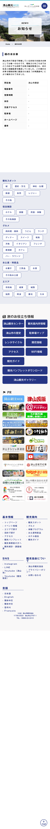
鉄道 (8, 193)
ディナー (10, 237)
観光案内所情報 (36, 323)
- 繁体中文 (7, 604)
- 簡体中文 (7, 600)
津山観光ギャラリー (25, 379)
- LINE (6, 567)
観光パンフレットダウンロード (25, 370)
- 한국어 (6, 607)
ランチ (41, 231)
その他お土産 (12, 275)
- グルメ (30, 526)
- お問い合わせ (33, 575)
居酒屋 (9, 250)
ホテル (9, 212)
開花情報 (37, 342)
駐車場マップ (36, 332)
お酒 (35, 268)
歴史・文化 (20, 186)
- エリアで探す (9, 529)
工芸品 (22, 268)
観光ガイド (13, 361)
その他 (9, 200)
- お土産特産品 (33, 532)
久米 (42, 294)
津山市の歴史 (13, 332)
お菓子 (9, 268)
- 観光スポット (33, 522)
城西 (33, 287)
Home (8, 44)
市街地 (9, 287)
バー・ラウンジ (13, 256)
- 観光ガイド (32, 539)
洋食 (8, 244)
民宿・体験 (36, 212)
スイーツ (25, 237)
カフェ (21, 250)
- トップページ (9, 522)
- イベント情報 (9, 526)
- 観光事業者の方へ (12, 543)
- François (9, 610)
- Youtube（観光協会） (12, 577)
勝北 (30, 294)
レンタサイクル (13, 342)
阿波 (19, 294)
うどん (28, 231)
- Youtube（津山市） (12, 571)
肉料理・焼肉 (12, 231)
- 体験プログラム (34, 529)
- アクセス (7, 536)
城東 (21, 287)
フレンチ (37, 244)
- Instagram (9, 564)
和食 (38, 237)
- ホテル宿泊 (32, 536)
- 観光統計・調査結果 (12, 547)
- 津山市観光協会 (34, 566)
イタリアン (21, 244)
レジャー (32, 193)
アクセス (13, 351)
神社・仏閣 (38, 186)
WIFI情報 (36, 351)
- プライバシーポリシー (35, 571)
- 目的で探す (8, 532)
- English (8, 597)
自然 (19, 193)
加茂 (8, 294)
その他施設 (11, 219)
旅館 (21, 212)
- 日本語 (6, 593)
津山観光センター (13, 323)
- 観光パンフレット (12, 539)
